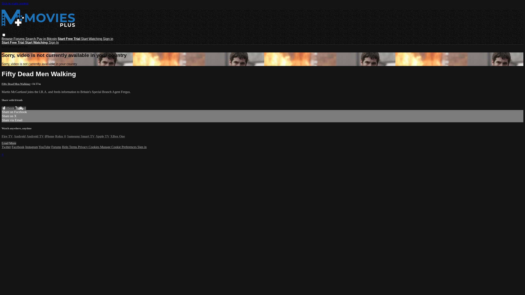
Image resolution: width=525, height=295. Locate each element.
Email (22, 108)
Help (65, 147)
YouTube (44, 147)
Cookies (94, 147)
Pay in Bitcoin (47, 39)
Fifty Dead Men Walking (16, 83)
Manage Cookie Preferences (118, 147)
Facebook (8, 108)
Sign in (108, 39)
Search (31, 39)
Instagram (31, 147)
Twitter (6, 147)
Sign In (54, 42)
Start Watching (92, 39)
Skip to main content (15, 3)
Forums (19, 39)
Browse (8, 39)
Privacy (83, 147)
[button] (3, 35)
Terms (73, 147)
